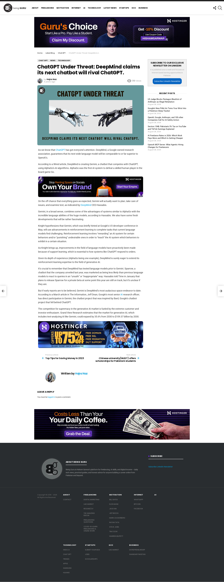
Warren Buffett (116, 536)
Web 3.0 (66, 550)
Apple (65, 563)
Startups (124, 8)
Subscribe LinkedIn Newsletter (167, 81)
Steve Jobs (114, 527)
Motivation (63, 8)
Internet (76, 8)
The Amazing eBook (89, 514)
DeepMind (86, 205)
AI (84, 8)
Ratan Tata (114, 522)
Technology (94, 8)
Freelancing (47, 8)
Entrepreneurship (137, 550)
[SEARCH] (220, 8)
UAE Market (89, 504)
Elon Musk (113, 504)
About (35, 8)
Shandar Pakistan (137, 554)
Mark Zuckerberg (117, 518)
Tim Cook (113, 531)
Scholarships (91, 559)
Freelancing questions (89, 521)
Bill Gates (113, 499)
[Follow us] (214, 8)
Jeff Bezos (113, 513)
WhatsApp (138, 499)
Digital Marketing (91, 499)
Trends (66, 559)
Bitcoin (137, 504)
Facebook (138, 508)
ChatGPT (60, 150)
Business (143, 8)
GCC (134, 8)
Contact (67, 499)
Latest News (110, 8)
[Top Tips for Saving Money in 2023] (3, 291)
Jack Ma (113, 508)
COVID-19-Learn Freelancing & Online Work (90, 528)
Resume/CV (88, 508)
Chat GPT (67, 554)
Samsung (67, 568)
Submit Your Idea (92, 550)
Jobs (87, 554)
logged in (51, 397)
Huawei (66, 572)
